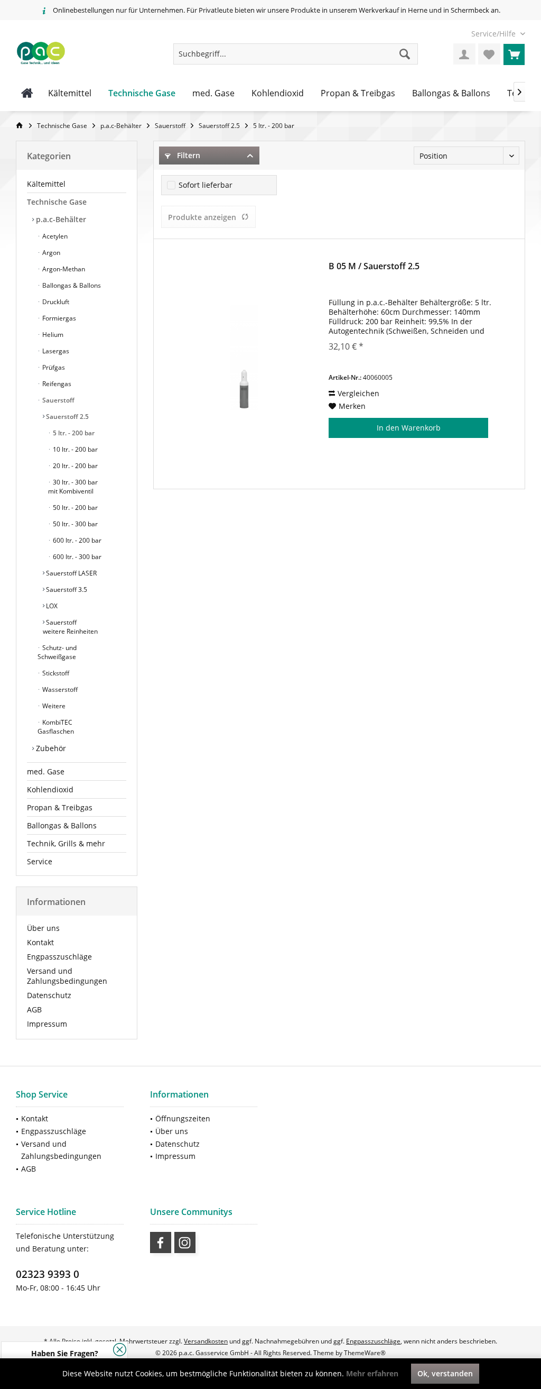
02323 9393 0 (47, 1274)
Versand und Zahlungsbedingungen (67, 976)
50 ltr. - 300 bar (74, 523)
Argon (50, 252)
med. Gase (45, 771)
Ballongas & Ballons (71, 285)
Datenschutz (49, 995)
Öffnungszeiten (182, 1118)
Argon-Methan (63, 268)
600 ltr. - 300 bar (76, 556)
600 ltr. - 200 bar (76, 540)
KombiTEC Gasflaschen (56, 727)
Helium (52, 334)
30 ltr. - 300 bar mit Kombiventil (73, 487)
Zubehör (50, 748)
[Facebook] (160, 1242)
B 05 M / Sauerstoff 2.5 (374, 266)
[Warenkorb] (514, 54)
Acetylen (54, 236)
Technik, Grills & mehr (66, 843)
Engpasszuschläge (59, 957)
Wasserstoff (59, 689)
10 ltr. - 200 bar (74, 449)
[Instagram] (184, 1242)
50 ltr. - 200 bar (74, 507)
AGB (34, 1009)
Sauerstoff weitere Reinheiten (70, 627)
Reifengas (56, 383)
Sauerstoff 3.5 (65, 589)
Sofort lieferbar (205, 185)
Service (39, 861)
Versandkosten (206, 1341)
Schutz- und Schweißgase (57, 652)
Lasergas (55, 350)
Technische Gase (57, 202)
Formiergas (58, 318)
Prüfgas (53, 367)
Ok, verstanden (445, 1373)
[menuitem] (494, 33)
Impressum (47, 1024)
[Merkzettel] (489, 54)
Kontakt (40, 942)
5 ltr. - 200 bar (73, 432)
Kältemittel (46, 184)
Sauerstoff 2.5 (66, 416)
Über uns (43, 928)
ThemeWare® (365, 1352)
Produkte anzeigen (202, 217)
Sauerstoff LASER (70, 573)
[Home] (27, 93)
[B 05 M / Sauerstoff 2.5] (244, 357)
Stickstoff (55, 673)
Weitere (53, 705)
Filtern (187, 155)
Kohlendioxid (50, 789)
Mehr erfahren (372, 1373)
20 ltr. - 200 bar (74, 465)
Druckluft (55, 301)
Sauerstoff (57, 400)
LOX (51, 605)
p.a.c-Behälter (60, 219)
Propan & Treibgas (59, 807)
